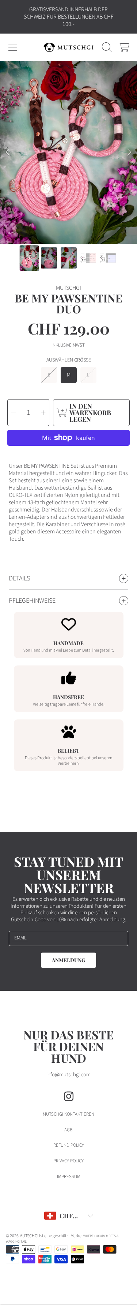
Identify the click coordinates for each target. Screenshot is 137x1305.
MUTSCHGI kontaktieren (68, 1114)
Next (129, 152)
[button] (13, 47)
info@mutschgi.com (68, 1074)
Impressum (68, 1176)
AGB (68, 1130)
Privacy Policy (68, 1161)
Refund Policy (68, 1145)
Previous (7, 152)
